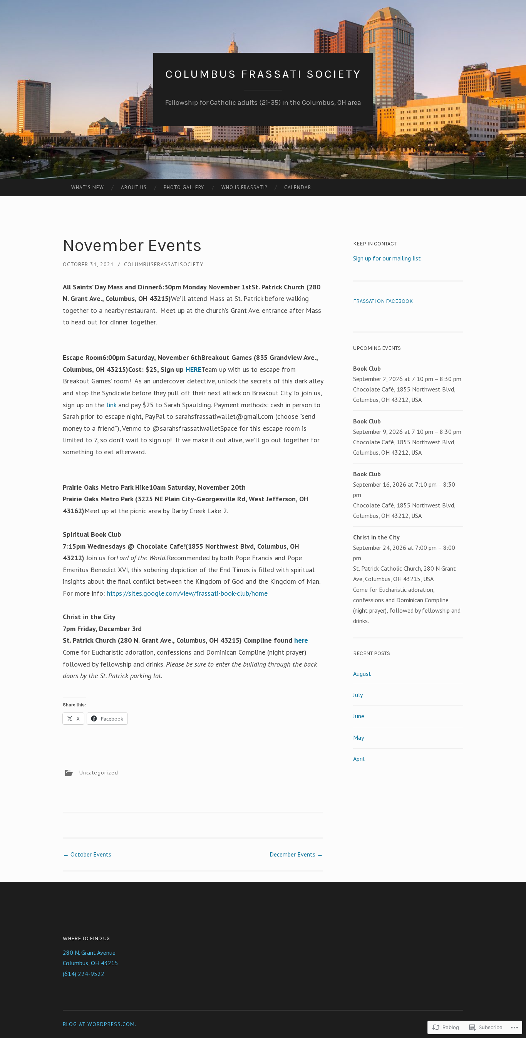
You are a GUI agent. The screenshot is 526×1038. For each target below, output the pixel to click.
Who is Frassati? (244, 187)
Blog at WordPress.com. (99, 1024)
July (358, 695)
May (358, 737)
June (358, 716)
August (362, 673)
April (359, 759)
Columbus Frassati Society (263, 74)
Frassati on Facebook (383, 301)
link (111, 404)
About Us (134, 187)
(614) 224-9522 (83, 974)
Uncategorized (98, 772)
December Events (296, 854)
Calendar (297, 187)
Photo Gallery (184, 187)
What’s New (87, 187)
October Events (87, 854)
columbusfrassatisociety (163, 264)
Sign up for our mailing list (387, 258)
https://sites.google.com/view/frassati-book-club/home (187, 593)
